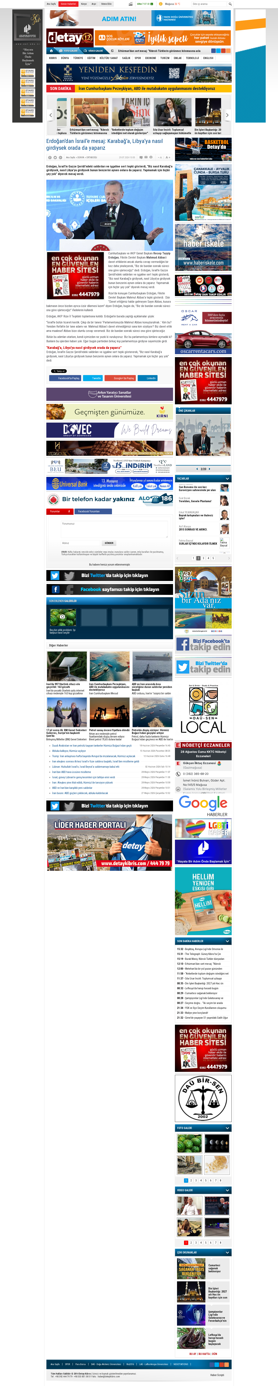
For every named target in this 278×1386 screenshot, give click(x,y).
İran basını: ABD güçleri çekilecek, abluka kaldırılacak (80, 793)
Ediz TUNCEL (188, 532)
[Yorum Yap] (141, 157)
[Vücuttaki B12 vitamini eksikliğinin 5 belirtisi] (217, 1165)
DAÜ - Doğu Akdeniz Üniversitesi (106, 1364)
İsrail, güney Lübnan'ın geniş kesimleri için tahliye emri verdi (83, 777)
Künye (84, 4)
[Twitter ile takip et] (218, 50)
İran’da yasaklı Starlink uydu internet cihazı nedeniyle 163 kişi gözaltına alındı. (65, 689)
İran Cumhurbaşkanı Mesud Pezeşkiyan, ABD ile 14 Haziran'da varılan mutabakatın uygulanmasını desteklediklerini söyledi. (109, 689)
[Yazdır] (151, 157)
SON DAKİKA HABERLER (190, 941)
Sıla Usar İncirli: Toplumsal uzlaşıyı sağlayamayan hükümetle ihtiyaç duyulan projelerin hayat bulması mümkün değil (118, 131)
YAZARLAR (183, 478)
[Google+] (60, 157)
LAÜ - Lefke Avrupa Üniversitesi (153, 1364)
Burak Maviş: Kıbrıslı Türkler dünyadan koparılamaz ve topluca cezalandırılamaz (200, 961)
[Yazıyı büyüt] (168, 157)
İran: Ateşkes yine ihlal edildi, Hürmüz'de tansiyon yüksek (82, 782)
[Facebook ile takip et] (213, 50)
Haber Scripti (217, 1375)
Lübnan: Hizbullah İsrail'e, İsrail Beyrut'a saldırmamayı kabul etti (85, 766)
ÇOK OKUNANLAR (187, 1252)
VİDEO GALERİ (185, 1190)
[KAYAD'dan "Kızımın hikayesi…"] (189, 1227)
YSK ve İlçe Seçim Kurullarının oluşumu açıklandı (201, 1010)
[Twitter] (55, 157)
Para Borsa (80, 1364)
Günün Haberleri (68, 4)
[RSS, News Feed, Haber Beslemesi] (228, 50)
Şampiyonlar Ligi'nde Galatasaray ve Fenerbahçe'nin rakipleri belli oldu (200, 1000)
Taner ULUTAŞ (195, 547)
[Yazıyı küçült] (159, 157)
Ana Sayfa (51, 4)
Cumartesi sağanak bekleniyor (197, 993)
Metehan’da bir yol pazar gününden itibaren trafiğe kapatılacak (199, 971)
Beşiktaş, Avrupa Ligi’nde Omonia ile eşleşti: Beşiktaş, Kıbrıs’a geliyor (200, 951)
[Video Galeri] (93, 50)
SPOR (67, 1364)
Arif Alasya (193, 503)
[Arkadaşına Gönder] (146, 157)
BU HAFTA (204, 1353)
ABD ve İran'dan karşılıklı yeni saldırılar (72, 787)
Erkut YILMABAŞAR (196, 490)
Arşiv (94, 4)
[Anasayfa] (51, 50)
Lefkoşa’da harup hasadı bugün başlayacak (200, 131)
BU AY (192, 1353)
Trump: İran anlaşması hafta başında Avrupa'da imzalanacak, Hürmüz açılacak (93, 756)
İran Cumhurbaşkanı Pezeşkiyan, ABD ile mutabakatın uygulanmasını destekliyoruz (147, 88)
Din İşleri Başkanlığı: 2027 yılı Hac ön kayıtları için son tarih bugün (159, 131)
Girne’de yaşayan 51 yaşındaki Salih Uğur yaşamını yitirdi (202, 1020)
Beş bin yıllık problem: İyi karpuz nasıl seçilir (62, 631)
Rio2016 (130, 1364)
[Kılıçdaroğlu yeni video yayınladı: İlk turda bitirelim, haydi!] (217, 1206)
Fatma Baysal (198, 517)
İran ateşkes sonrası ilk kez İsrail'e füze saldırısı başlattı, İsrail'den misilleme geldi (95, 761)
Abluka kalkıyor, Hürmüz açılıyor (69, 750)
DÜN (214, 1353)
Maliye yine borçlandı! (192, 1012)
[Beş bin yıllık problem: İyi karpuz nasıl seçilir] (189, 1143)
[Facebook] (50, 157)
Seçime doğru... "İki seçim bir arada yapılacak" (200, 1005)
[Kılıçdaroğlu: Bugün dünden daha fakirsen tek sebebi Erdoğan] (189, 1206)
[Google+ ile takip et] (223, 50)
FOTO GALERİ (184, 1128)
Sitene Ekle (106, 4)
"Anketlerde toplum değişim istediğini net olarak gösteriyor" (75, 131)
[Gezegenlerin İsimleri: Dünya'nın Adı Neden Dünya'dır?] (217, 1143)
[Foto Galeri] (69, 50)
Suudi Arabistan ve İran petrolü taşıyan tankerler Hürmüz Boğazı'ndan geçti (92, 745)
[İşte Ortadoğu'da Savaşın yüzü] (189, 1165)
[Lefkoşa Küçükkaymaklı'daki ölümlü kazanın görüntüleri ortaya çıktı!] (217, 1227)
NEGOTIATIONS (181, 1364)
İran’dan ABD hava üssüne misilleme (71, 772)
